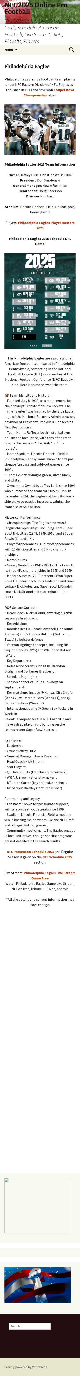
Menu (8, 49)
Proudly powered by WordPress (25, 1367)
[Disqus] (40, 987)
